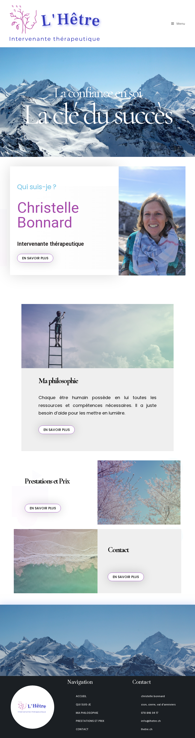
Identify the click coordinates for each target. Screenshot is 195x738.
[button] (35, 258)
